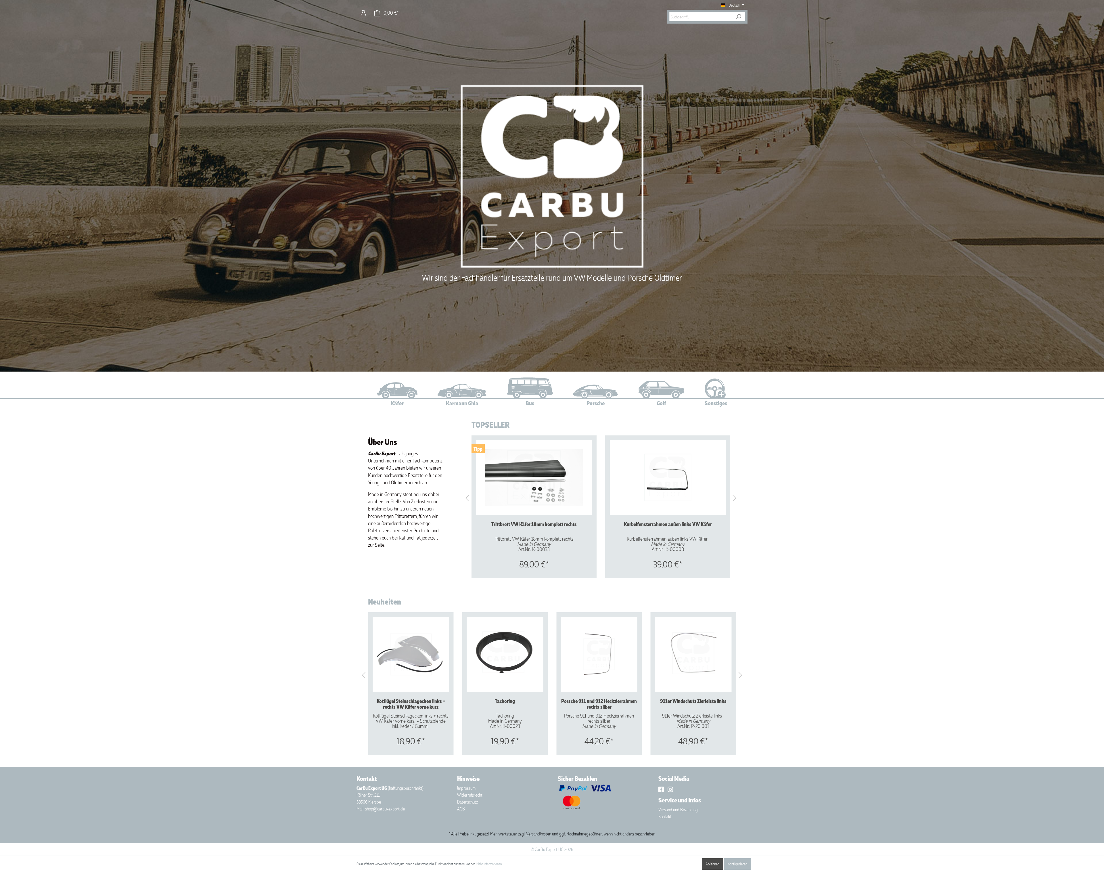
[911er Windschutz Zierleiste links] (508, 654)
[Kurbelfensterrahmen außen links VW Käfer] (668, 477)
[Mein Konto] (363, 12)
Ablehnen (712, 863)
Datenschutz (467, 802)
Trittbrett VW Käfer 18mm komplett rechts (534, 524)
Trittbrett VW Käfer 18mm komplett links (602, 704)
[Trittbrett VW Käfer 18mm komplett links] (602, 654)
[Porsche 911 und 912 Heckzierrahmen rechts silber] (413, 654)
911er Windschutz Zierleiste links (508, 701)
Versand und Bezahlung (678, 809)
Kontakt (665, 816)
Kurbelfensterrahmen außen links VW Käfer (668, 524)
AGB (461, 809)
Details (534, 566)
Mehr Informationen (489, 864)
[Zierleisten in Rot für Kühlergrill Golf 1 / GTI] (696, 654)
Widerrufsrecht (469, 795)
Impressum (466, 788)
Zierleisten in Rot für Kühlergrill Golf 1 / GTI (696, 704)
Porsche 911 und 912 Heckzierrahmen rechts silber (413, 704)
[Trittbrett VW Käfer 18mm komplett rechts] (534, 477)
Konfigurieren (737, 863)
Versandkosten (538, 834)
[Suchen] (738, 16)
